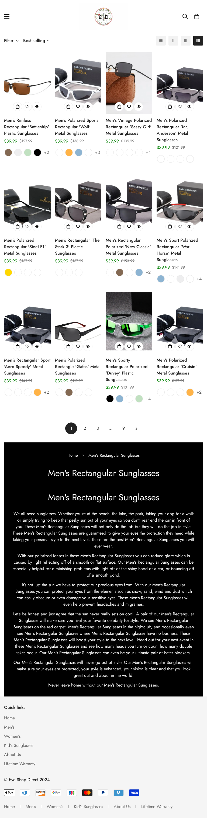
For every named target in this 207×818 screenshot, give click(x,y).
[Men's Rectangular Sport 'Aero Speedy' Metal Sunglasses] (27, 323)
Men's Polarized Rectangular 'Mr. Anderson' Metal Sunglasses (172, 130)
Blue (78, 152)
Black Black (109, 152)
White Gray (59, 152)
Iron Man (27, 272)
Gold (8, 272)
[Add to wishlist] (27, 106)
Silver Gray (190, 158)
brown (69, 392)
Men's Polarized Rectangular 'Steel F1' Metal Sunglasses (25, 246)
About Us (12, 754)
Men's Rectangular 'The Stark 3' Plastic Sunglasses (77, 246)
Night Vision (37, 272)
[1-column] (161, 41)
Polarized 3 (69, 272)
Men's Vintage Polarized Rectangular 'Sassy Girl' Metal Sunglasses (129, 126)
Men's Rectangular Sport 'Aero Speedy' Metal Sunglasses (27, 366)
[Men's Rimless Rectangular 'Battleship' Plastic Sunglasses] (27, 83)
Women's (12, 736)
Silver (18, 152)
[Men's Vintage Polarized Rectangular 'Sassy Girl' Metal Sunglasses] (129, 83)
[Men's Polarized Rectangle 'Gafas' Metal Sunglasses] (78, 323)
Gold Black (119, 152)
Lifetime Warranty (19, 764)
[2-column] (173, 41)
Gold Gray (170, 158)
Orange (69, 152)
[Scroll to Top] (196, 788)
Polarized (59, 272)
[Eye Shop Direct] (103, 16)
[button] (197, 16)
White (129, 398)
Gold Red (129, 152)
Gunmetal (18, 272)
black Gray (88, 392)
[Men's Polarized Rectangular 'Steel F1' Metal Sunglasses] (27, 203)
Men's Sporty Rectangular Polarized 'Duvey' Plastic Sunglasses (126, 370)
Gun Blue (18, 392)
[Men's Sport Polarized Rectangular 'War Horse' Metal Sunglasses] (180, 203)
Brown (8, 152)
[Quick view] (37, 106)
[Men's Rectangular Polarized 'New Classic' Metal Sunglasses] (129, 203)
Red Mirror (129, 272)
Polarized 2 (78, 272)
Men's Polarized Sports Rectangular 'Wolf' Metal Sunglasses (76, 126)
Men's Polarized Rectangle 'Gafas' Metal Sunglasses (78, 366)
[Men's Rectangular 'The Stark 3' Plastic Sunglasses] (78, 203)
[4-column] (198, 41)
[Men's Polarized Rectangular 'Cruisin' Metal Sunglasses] (180, 323)
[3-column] (186, 41)
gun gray (59, 392)
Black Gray (88, 152)
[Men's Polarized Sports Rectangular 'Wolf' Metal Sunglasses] (78, 83)
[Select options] (17, 106)
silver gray (78, 392)
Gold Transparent (139, 152)
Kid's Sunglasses (18, 745)
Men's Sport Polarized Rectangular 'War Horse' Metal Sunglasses (177, 250)
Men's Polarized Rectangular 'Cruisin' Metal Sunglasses (177, 366)
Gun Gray (180, 158)
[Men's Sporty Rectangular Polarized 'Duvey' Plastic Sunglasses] (129, 323)
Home (72, 455)
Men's (9, 727)
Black (37, 152)
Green (27, 152)
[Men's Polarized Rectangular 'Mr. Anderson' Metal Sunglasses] (180, 83)
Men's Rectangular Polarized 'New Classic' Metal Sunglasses (128, 246)
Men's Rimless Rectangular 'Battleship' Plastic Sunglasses (26, 126)
